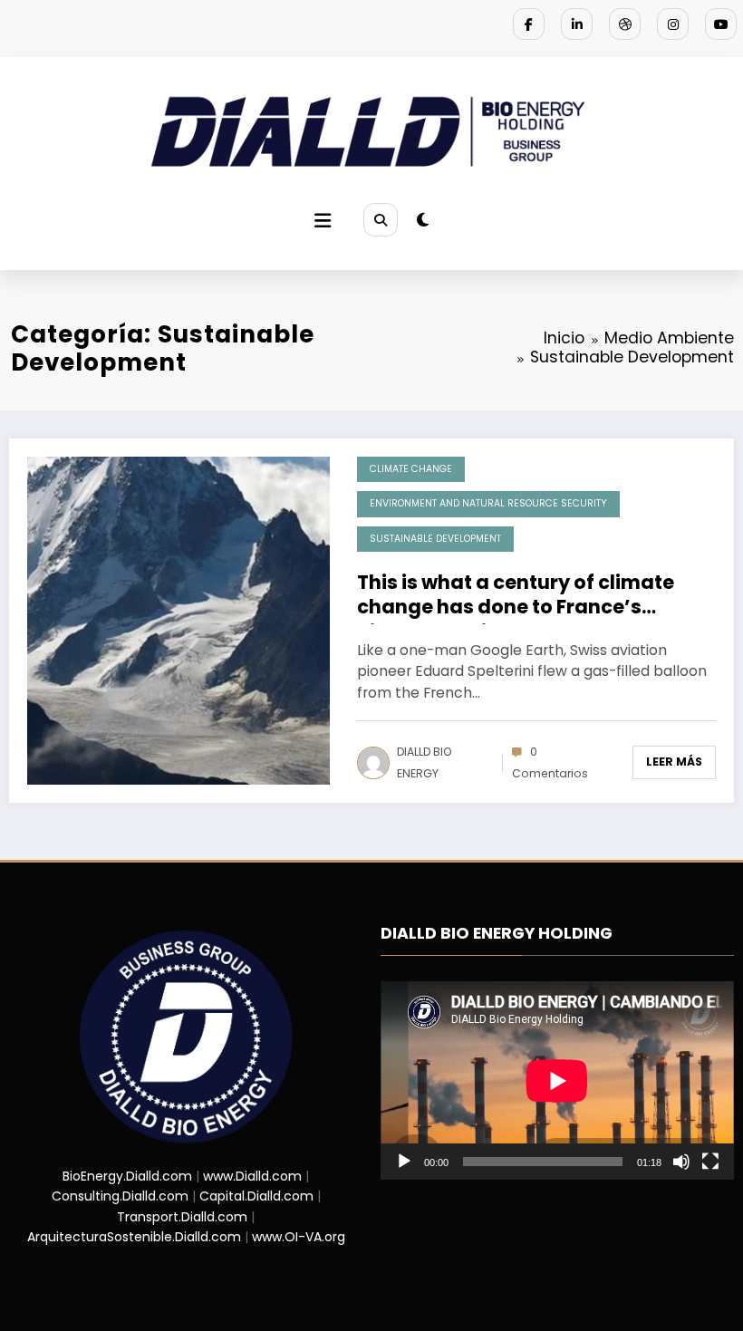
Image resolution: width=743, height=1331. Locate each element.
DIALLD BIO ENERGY (424, 762)
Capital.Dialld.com (256, 1196)
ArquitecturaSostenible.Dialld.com (134, 1237)
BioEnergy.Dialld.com (127, 1176)
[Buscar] (380, 220)
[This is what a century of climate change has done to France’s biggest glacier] (178, 620)
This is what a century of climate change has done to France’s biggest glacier (515, 597)
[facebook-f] (529, 24)
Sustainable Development (435, 538)
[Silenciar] (681, 1162)
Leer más (674, 761)
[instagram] (673, 24)
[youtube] (721, 24)
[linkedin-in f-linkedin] (577, 24)
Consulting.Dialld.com (120, 1196)
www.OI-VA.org (298, 1237)
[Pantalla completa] (710, 1162)
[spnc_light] (423, 220)
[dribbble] (625, 24)
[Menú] (323, 220)
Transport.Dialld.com (182, 1217)
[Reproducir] (404, 1162)
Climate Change (411, 469)
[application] (557, 1080)
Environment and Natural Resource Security (488, 503)
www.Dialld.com (252, 1176)
